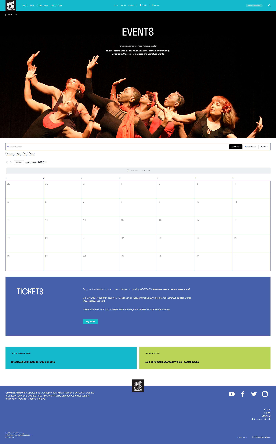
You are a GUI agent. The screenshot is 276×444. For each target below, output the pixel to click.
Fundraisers (137, 54)
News (267, 412)
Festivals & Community (158, 51)
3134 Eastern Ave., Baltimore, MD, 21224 (18, 435)
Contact (131, 5)
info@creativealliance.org (14, 433)
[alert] (138, 171)
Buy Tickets (90, 322)
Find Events (235, 147)
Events (24, 5)
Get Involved (56, 5)
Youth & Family (140, 51)
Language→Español (254, 5)
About (116, 5)
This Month (19, 162)
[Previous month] (6, 162)
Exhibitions (117, 54)
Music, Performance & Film (119, 51)
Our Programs (42, 5)
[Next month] (11, 162)
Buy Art (123, 5)
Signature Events (155, 54)
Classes (127, 54)
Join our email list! (261, 419)
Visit (32, 5)
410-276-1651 (9, 437)
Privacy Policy (242, 437)
